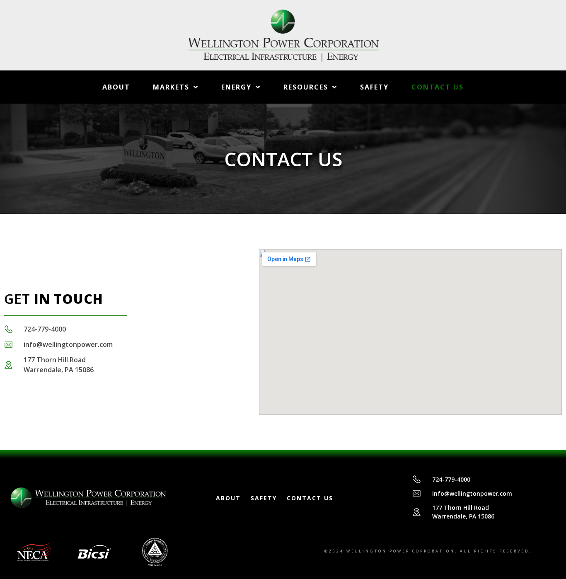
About (116, 87)
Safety (374, 87)
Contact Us (437, 87)
